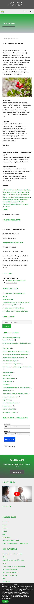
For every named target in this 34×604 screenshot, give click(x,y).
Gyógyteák (6, 384)
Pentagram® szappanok (10, 572)
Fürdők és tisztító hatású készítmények (15, 387)
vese (28, 197)
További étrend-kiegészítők (11, 364)
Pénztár (5, 528)
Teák (4, 578)
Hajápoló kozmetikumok (10, 397)
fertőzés (15, 190)
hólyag (28, 190)
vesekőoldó (23, 199)
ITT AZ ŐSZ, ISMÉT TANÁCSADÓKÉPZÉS (15, 311)
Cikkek (4, 557)
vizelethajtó (6, 204)
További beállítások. (7, 598)
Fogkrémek (6, 400)
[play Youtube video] (17, 494)
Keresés (6, 326)
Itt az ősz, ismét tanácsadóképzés (13, 293)
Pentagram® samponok (10, 569)
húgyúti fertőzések (8, 194)
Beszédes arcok (7, 299)
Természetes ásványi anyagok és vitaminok (16, 367)
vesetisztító (6, 202)
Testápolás (6, 581)
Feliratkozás (10, 439)
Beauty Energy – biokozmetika (12, 554)
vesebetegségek (8, 199)
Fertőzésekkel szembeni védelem (13, 357)
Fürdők (4, 563)
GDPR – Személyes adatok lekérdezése (15, 543)
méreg (24, 197)
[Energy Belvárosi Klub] (2, 11)
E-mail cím (7, 431)
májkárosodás (17, 197)
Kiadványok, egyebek (9, 412)
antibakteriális (7, 190)
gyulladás (22, 190)
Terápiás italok (7, 381)
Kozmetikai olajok (8, 409)
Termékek (5, 522)
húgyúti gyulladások (22, 194)
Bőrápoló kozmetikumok (10, 403)
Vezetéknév (7, 424)
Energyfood (6, 375)
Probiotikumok (7, 372)
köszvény (5, 197)
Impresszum (6, 537)
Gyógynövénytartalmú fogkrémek (13, 566)
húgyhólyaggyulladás (9, 192)
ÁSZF (4, 534)
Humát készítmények (9, 361)
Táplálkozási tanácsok (9, 575)
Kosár (4, 525)
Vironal (4, 296)
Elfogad (5, 601)
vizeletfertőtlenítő (17, 202)
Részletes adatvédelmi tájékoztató (19, 596)
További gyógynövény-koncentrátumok (15, 354)
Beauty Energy (7, 406)
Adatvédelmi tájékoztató (10, 540)
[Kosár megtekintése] (24, 12)
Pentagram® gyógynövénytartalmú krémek (16, 343)
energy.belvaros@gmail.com (12, 242)
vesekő (16, 199)
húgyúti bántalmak (23, 192)
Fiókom (4, 531)
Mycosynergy (6, 348)
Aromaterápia (7, 390)
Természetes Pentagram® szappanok (15, 394)
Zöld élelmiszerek (8, 378)
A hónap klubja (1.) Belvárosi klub (13, 308)
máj (10, 197)
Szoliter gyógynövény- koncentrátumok (15, 351)
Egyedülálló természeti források (13, 560)
